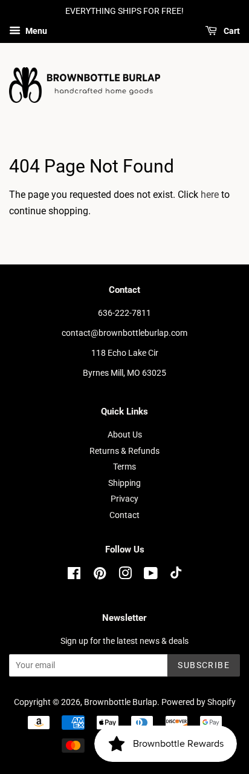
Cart (231, 31)
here (210, 194)
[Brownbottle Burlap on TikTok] (176, 575)
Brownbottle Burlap (120, 702)
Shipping (124, 483)
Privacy (124, 498)
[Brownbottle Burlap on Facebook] (74, 575)
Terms (124, 466)
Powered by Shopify (198, 702)
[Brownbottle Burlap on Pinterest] (99, 575)
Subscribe (204, 665)
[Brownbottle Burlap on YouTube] (151, 575)
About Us (125, 434)
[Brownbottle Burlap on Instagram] (125, 575)
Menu (35, 31)
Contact (124, 515)
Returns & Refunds (124, 451)
